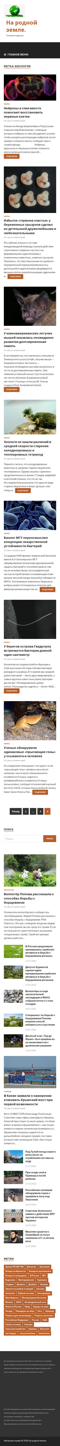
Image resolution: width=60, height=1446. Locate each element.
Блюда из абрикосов (15, 1271)
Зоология (10, 1293)
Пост (40, 1311)
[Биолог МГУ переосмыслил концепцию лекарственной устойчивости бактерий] (30, 517)
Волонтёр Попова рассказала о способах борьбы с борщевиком (29, 898)
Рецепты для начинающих (18, 1315)
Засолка (40, 1289)
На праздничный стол (35, 1302)
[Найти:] (30, 838)
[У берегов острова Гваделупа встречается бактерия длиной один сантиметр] (30, 620)
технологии (44, 1333)
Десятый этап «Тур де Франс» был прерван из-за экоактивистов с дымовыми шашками (40, 1040)
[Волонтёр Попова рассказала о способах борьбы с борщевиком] (30, 887)
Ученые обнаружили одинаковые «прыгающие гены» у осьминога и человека (30, 752)
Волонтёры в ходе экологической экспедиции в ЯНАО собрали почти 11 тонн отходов (39, 997)
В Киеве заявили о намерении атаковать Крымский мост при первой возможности (28, 1100)
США (44, 1320)
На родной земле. (21, 26)
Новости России (13, 1306)
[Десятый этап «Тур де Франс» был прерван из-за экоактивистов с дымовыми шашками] (13, 1046)
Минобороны (12, 1297)
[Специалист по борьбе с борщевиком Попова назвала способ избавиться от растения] (13, 1025)
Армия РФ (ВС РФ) (14, 1266)
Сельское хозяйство (15, 1329)
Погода (8, 1311)
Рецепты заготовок (44, 1315)
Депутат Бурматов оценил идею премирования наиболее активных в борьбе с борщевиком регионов (40, 973)
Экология (9, 890)
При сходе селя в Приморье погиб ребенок (35, 1175)
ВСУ (44, 1275)
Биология (31, 1266)
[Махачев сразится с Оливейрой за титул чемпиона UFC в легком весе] (13, 1242)
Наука (7, 104)
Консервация (43, 1293)
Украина (33, 1329)
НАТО (18, 1302)
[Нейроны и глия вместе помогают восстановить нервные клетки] (30, 88)
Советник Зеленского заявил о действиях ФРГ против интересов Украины (40, 1215)
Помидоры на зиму (25, 1311)
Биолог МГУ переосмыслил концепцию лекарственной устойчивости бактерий (26, 542)
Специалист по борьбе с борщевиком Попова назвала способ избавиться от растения (40, 1020)
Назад (15, 811)
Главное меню (18, 54)
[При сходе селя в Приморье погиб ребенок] (13, 1183)
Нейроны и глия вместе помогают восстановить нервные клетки (23, 112)
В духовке (10, 1280)
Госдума (9, 1284)
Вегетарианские (26, 1280)
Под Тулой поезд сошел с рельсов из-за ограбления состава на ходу (40, 1156)
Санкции (28, 1324)
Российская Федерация (17, 1320)
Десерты (21, 1284)
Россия (35, 1320)
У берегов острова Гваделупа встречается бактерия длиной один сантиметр (28, 650)
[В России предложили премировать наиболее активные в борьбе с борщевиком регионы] (13, 957)
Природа (49, 1311)
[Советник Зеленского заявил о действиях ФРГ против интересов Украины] (13, 1221)
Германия (42, 1280)
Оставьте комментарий (14, 120)
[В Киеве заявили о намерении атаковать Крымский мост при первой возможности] (30, 1088)
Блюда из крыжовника (40, 1271)
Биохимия (45, 1266)
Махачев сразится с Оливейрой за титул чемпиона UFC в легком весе (39, 1236)
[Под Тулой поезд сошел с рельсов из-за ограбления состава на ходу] (13, 1162)
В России (34, 1275)
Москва (9, 1302)
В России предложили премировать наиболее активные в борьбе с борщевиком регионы (39, 951)
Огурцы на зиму (40, 1306)
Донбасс (32, 1284)
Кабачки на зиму (26, 1293)
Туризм (7, 1092)
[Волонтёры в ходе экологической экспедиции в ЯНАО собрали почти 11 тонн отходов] (13, 1001)
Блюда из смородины (16, 1275)
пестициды (10, 1333)
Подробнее (11, 156)
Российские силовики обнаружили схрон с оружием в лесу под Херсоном (38, 1194)
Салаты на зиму (13, 1324)
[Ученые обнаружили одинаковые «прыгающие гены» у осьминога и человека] (30, 722)
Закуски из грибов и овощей (19, 1289)
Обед (27, 1306)
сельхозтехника (27, 1333)
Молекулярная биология (34, 1297)
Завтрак (44, 1284)
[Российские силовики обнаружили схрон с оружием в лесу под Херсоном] (13, 1200)
